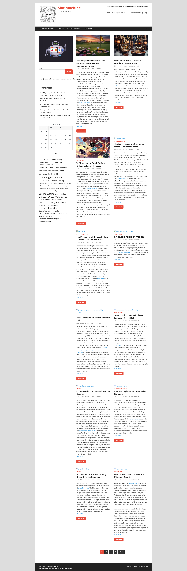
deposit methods (43, 170)
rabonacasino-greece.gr (52, 205)
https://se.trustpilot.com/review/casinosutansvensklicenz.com (59, 79)
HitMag (145, 566)
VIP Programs (80, 160)
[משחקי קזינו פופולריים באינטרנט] (131, 232)
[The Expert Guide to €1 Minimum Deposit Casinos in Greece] (131, 139)
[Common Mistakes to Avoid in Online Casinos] (93, 386)
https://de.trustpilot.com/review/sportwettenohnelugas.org (127, 13)
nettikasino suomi (43, 191)
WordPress (137, 566)
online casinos (119, 86)
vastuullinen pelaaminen (61, 213)
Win (59, 219)
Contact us (88, 29)
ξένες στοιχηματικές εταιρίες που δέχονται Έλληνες (91, 350)
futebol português (43, 174)
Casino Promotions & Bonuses (85, 315)
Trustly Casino (118, 312)
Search (41, 68)
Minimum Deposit (119, 471)
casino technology (60, 167)
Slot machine (69, 7)
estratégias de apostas (53, 170)
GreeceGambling (57, 181)
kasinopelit (55, 186)
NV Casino (100, 278)
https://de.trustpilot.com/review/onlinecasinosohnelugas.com (127, 6)
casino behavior (59, 162)
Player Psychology (82, 234)
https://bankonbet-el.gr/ (87, 430)
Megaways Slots (81, 58)
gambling (53, 173)
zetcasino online (83, 488)
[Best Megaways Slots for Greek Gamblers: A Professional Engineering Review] (93, 46)
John (88, 68)
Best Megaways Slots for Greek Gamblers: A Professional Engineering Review (90, 63)
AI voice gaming (56, 160)
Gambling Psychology (50, 177)
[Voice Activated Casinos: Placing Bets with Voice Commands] (93, 469)
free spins (62, 170)
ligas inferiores (42, 188)
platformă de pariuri (120, 388)
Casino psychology (46, 167)
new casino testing (52, 191)
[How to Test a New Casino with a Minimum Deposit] (131, 469)
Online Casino (46, 193)
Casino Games (44, 165)
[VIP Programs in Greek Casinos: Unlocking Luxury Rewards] (93, 148)
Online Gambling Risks (57, 199)
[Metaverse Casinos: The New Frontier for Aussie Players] (131, 46)
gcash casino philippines (44, 180)
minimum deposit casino (62, 188)
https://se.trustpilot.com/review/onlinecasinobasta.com (55, 568)
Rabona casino (42, 205)
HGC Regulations (45, 186)
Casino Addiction (45, 162)
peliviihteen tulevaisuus (44, 202)
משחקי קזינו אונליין (118, 234)
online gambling (45, 199)
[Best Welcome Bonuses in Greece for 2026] (93, 311)
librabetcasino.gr (134, 483)
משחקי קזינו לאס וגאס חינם (123, 252)
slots (57, 211)
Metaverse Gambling (120, 58)
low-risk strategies (51, 188)
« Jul (55, 153)
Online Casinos (61, 197)
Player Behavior (58, 202)
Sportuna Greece (91, 188)
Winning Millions (73, 29)
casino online (55, 165)
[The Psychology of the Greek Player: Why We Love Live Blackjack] (93, 232)
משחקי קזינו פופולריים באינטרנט (129, 237)
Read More (80, 130)
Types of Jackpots (47, 29)
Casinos (78, 388)
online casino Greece (47, 197)
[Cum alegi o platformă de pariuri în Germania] (131, 386)
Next (121, 552)
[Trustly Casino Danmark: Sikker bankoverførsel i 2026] (131, 310)
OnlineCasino (60, 194)
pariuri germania (134, 419)
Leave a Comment (96, 68)
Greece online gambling (48, 183)
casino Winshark (84, 102)
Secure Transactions (46, 211)
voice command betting (48, 219)
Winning (61, 29)
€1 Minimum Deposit (120, 141)
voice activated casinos (47, 216)
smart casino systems (47, 213)
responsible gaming (48, 208)
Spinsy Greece (121, 178)
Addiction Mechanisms (44, 159)
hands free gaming (64, 183)
